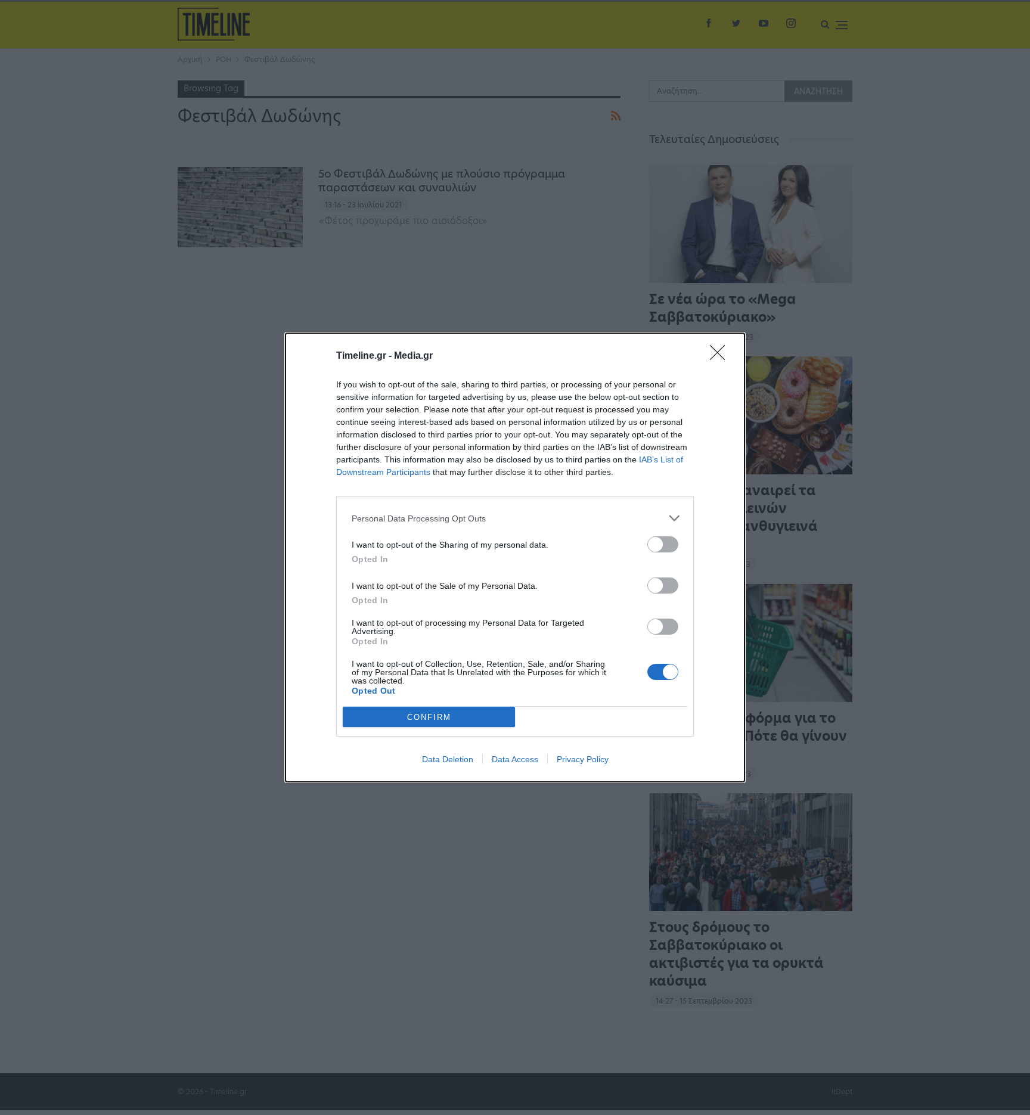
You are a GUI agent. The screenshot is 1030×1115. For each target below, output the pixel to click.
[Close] (721, 356)
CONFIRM (429, 717)
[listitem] (515, 518)
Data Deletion (447, 759)
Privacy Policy (583, 759)
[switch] (662, 544)
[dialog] (515, 557)
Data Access (515, 759)
